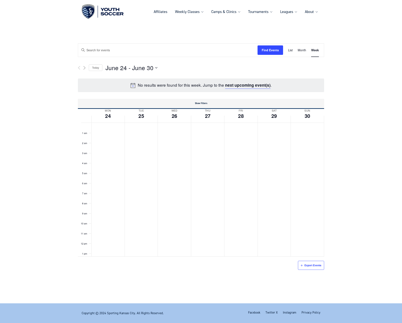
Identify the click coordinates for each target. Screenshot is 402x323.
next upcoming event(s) (248, 85)
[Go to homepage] (103, 11)
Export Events (312, 265)
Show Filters (201, 103)
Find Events (270, 50)
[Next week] (84, 68)
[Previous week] (79, 68)
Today (95, 67)
